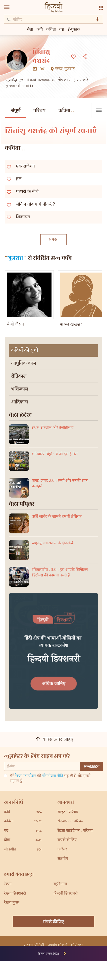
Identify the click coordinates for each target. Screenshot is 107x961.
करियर (62, 849)
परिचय (39, 111)
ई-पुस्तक (74, 29)
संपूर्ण (15, 111)
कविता (66, 111)
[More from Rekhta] (101, 7)
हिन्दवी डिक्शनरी (66, 893)
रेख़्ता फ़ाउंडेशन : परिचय (75, 831)
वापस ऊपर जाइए (58, 739)
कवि (40, 29)
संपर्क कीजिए (67, 840)
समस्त (53, 239)
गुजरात (69, 69)
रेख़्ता (7, 884)
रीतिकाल (19, 376)
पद (23, 831)
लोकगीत (23, 849)
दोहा (23, 840)
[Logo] (53, 7)
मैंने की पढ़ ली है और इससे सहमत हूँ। (50, 779)
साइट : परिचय (67, 812)
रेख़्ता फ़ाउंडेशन (25, 776)
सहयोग (62, 858)
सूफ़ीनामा (60, 884)
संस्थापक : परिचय (70, 821)
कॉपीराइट (77, 945)
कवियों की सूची (24, 350)
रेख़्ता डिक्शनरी (15, 893)
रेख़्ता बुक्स (11, 902)
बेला (30, 29)
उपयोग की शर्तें (57, 945)
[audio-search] (98, 19)
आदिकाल (19, 402)
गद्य (61, 29)
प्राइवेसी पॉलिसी (34, 945)
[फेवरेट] (73, 56)
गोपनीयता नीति (52, 776)
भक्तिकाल (19, 389)
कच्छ (58, 69)
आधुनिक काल (23, 363)
